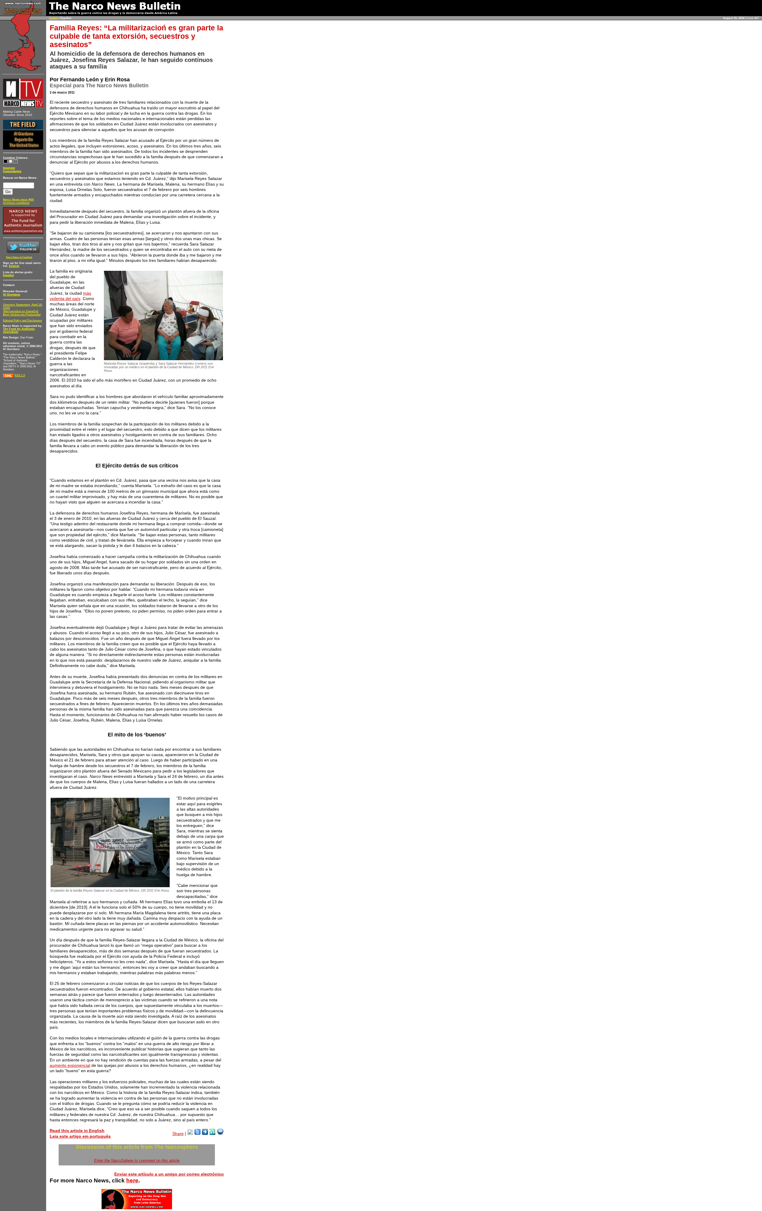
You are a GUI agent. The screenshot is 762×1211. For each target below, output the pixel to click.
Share (178, 1133)
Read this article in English (77, 1130)
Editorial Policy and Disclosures (22, 320)
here (132, 1180)
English (53, 18)
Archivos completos (16, 202)
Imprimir (9, 168)
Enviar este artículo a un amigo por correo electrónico (169, 1174)
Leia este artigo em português (80, 1136)
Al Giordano (11, 294)
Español (8, 275)
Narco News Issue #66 (18, 199)
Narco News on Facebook (19, 257)
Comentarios (12, 171)
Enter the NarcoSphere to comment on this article (136, 1161)
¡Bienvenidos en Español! (20, 311)
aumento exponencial (70, 1065)
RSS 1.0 (20, 375)
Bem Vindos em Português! (22, 314)
